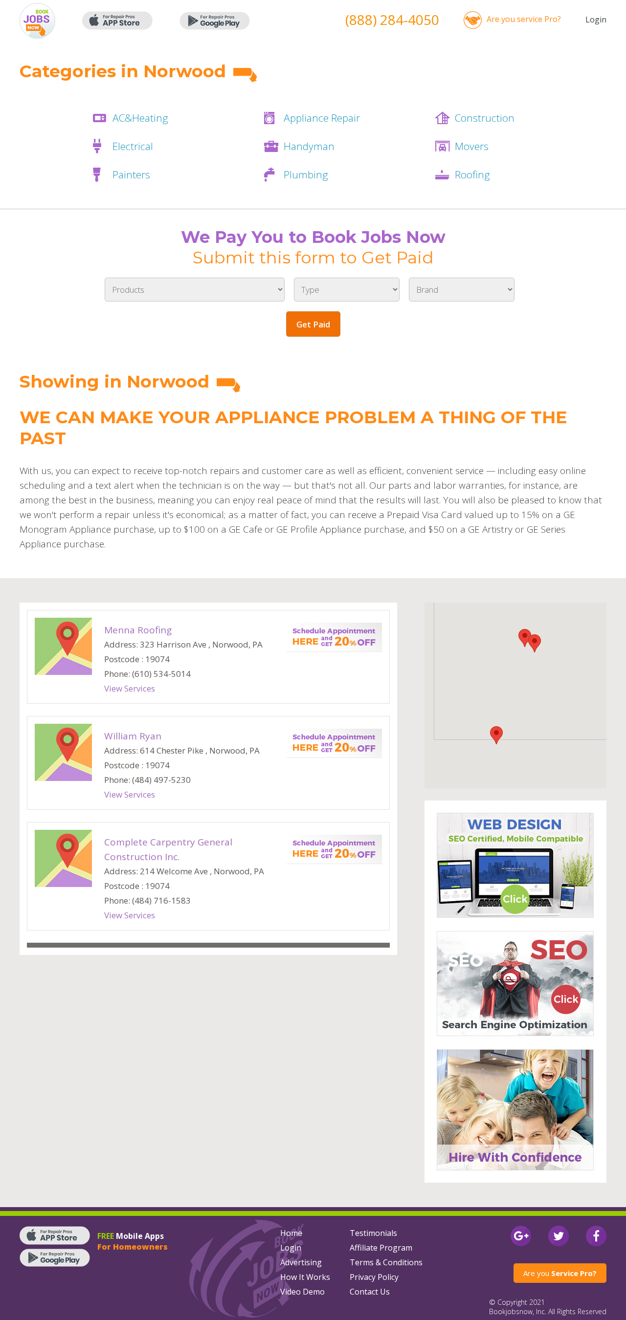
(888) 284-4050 (392, 19)
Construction (484, 118)
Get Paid (313, 324)
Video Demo (302, 1291)
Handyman (309, 146)
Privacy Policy (374, 1277)
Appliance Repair (322, 118)
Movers (472, 146)
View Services (129, 688)
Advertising (301, 1262)
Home (291, 1233)
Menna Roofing (138, 630)
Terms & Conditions (386, 1262)
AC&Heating (140, 118)
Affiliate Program (381, 1247)
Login (595, 19)
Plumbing (306, 174)
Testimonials (373, 1233)
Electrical (132, 146)
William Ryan (132, 736)
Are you (560, 1273)
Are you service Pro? (524, 19)
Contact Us (370, 1291)
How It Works (305, 1277)
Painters (131, 174)
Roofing (472, 174)
